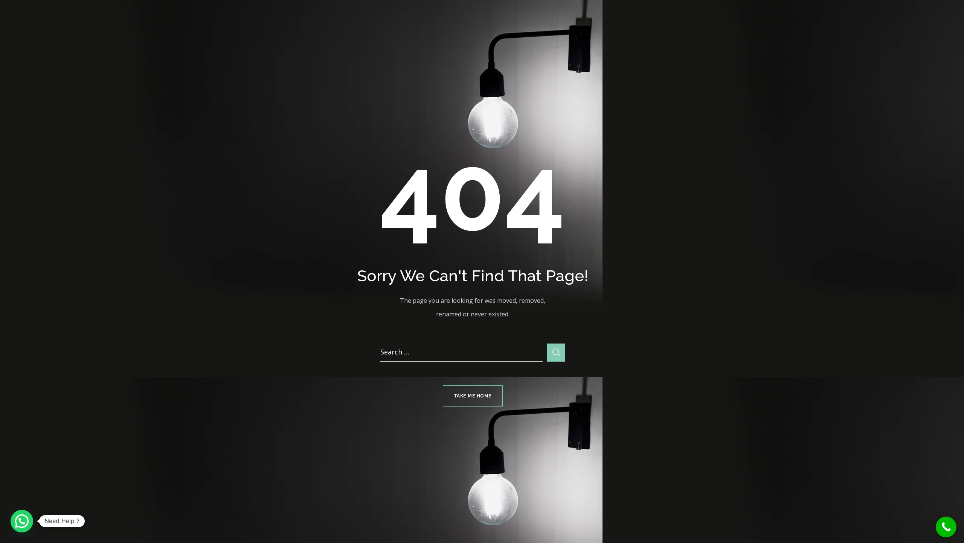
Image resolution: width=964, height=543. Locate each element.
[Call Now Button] (946, 527)
